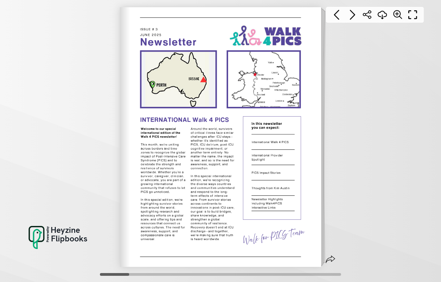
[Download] (382, 14)
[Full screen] (412, 14)
